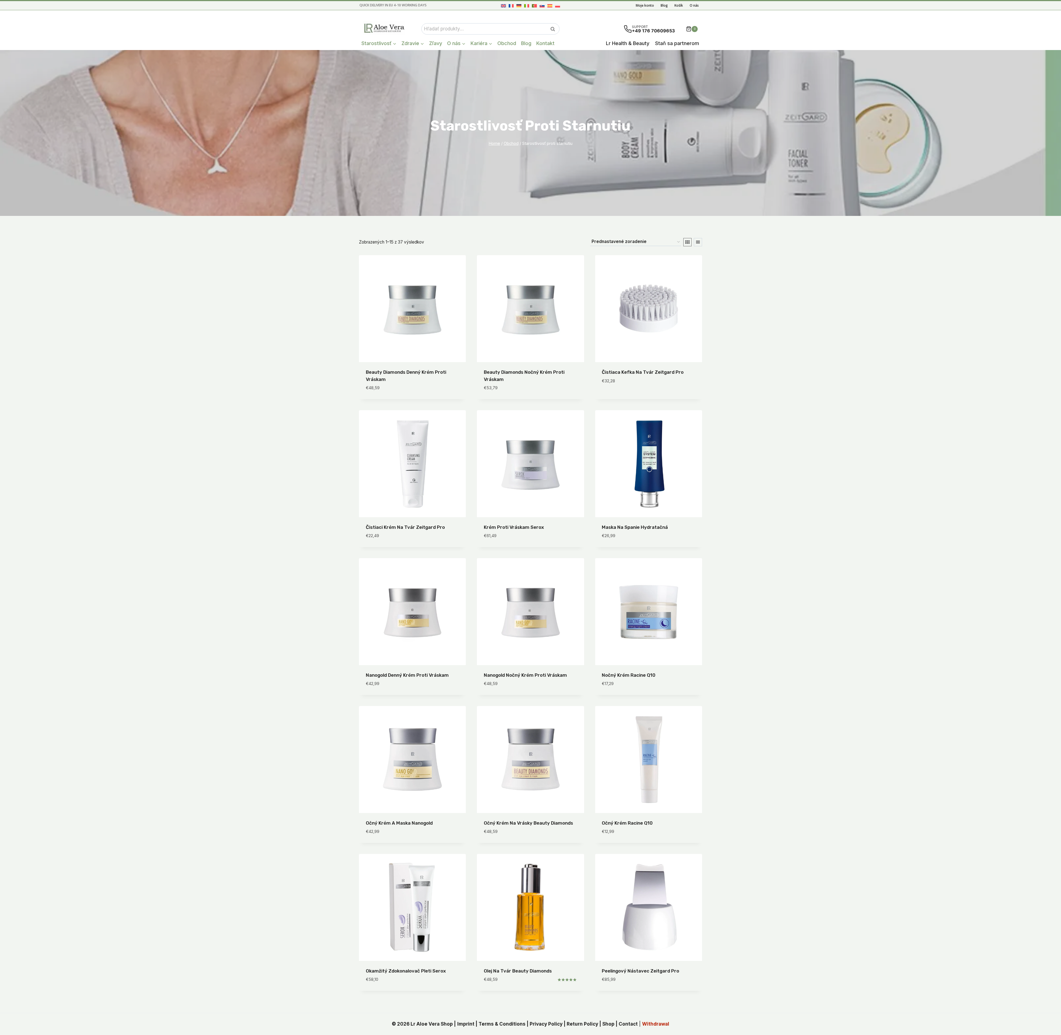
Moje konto (645, 5)
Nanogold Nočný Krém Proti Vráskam (525, 675)
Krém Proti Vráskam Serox (514, 527)
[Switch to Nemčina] (518, 5)
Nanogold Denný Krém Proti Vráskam (407, 675)
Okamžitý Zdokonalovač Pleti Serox (406, 971)
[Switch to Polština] (557, 5)
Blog (664, 5)
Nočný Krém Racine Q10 (628, 675)
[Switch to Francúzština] (511, 5)
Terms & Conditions (502, 1024)
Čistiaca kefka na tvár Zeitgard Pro (643, 372)
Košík (678, 5)
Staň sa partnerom (677, 43)
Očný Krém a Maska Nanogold (399, 823)
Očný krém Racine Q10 (627, 823)
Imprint (465, 1024)
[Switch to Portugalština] (534, 5)
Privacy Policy (546, 1024)
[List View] (698, 242)
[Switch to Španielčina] (549, 5)
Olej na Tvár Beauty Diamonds (518, 971)
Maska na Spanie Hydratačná (635, 527)
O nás (694, 5)
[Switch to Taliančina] (526, 5)
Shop (608, 1024)
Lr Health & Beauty (627, 43)
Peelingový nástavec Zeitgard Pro (640, 971)
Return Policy (582, 1024)
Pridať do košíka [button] (621, 397)
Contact (628, 1024)
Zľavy (435, 43)
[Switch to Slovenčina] (542, 5)
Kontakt (545, 43)
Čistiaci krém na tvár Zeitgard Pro (405, 527)
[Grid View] (687, 242)
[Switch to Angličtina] (503, 5)
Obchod (506, 43)
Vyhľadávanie (554, 29)
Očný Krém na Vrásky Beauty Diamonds (528, 823)
